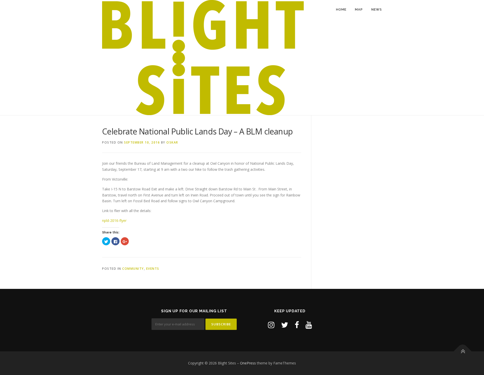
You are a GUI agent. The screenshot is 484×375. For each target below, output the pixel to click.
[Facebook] (297, 325)
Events (152, 268)
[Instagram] (271, 325)
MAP (359, 9)
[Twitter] (284, 325)
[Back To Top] (463, 351)
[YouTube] (309, 325)
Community (133, 268)
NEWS (376, 9)
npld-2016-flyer (114, 220)
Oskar (172, 142)
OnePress (248, 363)
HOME (341, 9)
